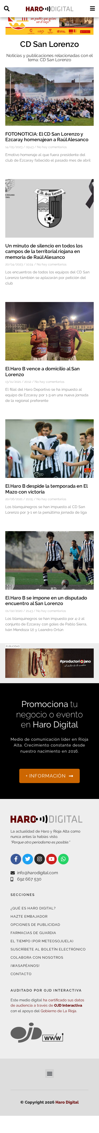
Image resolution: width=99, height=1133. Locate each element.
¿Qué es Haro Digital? (33, 908)
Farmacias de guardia (33, 933)
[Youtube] (51, 859)
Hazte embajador (29, 916)
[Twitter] (27, 859)
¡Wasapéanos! (25, 966)
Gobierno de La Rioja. (59, 1011)
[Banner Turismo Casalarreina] (49, 31)
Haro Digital (67, 1102)
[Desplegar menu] (92, 8)
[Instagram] (39, 859)
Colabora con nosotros (37, 957)
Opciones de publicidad (35, 925)
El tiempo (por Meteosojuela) (42, 941)
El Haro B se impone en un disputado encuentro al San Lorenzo (46, 600)
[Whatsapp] (63, 859)
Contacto (21, 974)
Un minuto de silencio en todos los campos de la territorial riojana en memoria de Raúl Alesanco (44, 251)
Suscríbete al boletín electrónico (48, 949)
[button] (49, 1073)
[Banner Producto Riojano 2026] (49, 674)
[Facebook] (16, 859)
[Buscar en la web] (7, 8)
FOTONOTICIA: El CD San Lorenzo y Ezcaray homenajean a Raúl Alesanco (46, 137)
